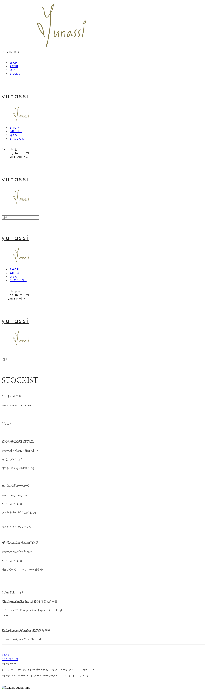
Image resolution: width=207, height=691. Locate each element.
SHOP (13, 62)
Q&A (12, 70)
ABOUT (14, 66)
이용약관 (6, 655)
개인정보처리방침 (10, 659)
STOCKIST (15, 73)
